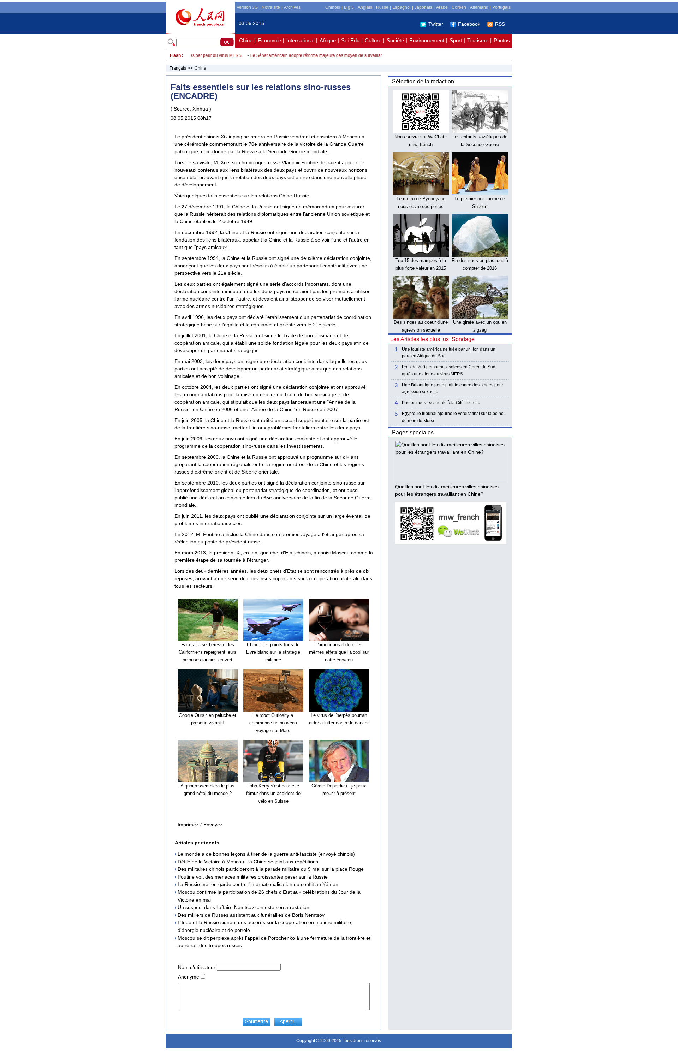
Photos (502, 40)
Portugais (501, 7)
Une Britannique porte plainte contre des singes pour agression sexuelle (452, 388)
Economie (269, 40)
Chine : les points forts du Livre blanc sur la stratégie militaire (273, 652)
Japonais (423, 7)
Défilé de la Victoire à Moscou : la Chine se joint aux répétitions (248, 861)
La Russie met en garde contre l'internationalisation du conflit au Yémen (258, 884)
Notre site (271, 7)
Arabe (442, 7)
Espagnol (401, 7)
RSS (500, 24)
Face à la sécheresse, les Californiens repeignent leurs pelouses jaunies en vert (208, 652)
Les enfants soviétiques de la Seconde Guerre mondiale (479, 144)
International (300, 40)
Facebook (469, 24)
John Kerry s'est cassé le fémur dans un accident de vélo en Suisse (273, 793)
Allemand (479, 7)
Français (178, 68)
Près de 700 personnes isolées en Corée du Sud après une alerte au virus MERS (448, 370)
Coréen (459, 7)
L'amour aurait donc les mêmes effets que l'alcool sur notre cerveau (339, 652)
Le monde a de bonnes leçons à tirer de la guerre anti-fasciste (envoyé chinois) (266, 854)
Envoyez (212, 824)
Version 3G (247, 7)
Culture (373, 40)
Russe (382, 7)
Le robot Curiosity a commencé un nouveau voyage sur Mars (273, 723)
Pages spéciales (413, 432)
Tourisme (477, 40)
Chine (245, 40)
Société (395, 40)
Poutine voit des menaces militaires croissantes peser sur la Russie (253, 877)
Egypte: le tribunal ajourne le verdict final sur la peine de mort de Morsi (453, 417)
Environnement (426, 40)
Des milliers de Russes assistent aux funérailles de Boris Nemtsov (251, 915)
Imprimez (188, 824)
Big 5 (349, 7)
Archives (292, 7)
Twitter (435, 24)
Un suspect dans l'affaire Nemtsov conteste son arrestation (243, 907)
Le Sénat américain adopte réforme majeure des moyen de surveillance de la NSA (316, 55)
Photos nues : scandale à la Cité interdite (441, 402)
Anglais (365, 7)
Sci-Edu (350, 40)
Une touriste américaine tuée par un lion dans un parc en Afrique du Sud (448, 352)
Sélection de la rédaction (423, 81)
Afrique (328, 40)
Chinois (332, 7)
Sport (456, 40)
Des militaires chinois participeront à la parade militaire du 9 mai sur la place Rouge (271, 869)
